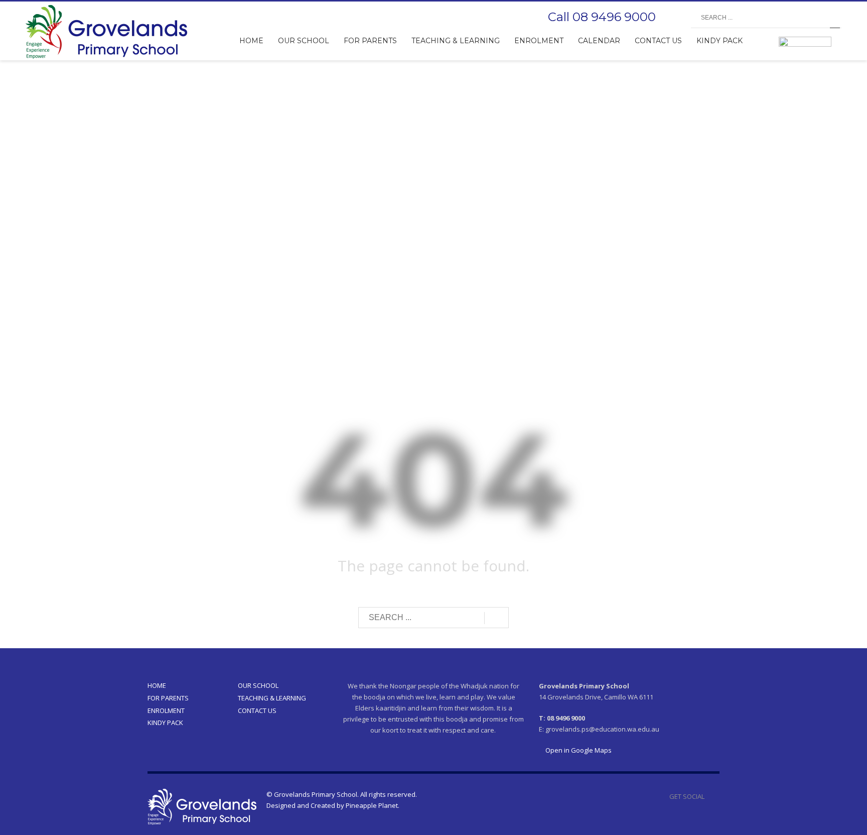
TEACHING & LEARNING (272, 697)
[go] (835, 18)
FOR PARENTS (168, 697)
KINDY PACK (165, 722)
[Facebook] (673, 18)
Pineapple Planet (372, 805)
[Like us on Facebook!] (711, 796)
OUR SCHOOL (258, 685)
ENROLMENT (166, 710)
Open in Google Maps (578, 750)
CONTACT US (257, 710)
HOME (157, 685)
